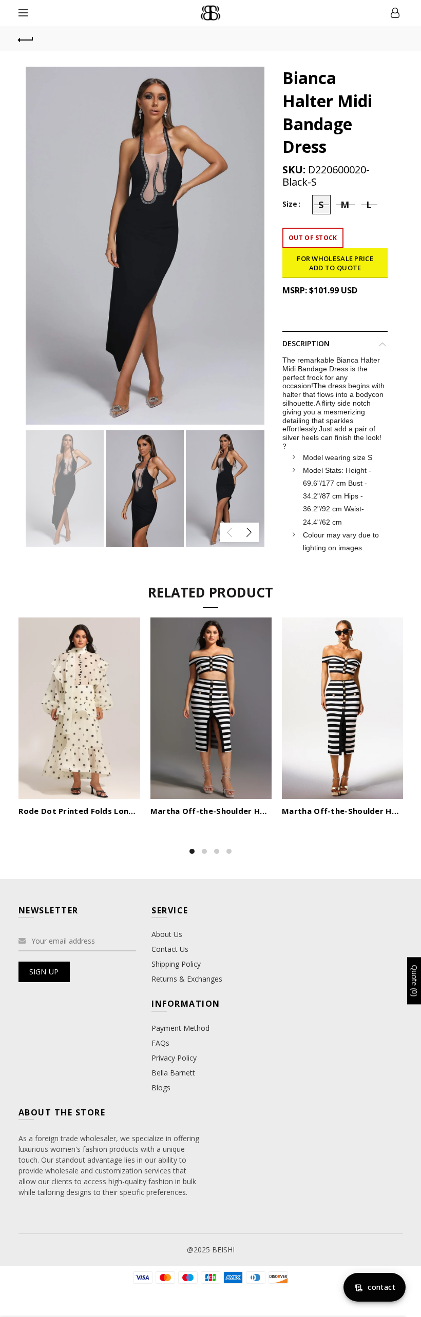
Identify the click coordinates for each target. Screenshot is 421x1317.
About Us (166, 934)
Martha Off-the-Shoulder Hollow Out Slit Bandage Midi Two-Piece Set (211, 810)
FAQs (160, 1043)
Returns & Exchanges (186, 979)
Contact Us (169, 949)
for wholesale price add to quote (335, 263)
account (395, 13)
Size (289, 204)
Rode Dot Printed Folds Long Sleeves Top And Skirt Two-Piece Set (79, 810)
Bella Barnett (173, 1072)
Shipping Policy (176, 964)
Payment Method (180, 1028)
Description (306, 343)
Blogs (160, 1087)
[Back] (26, 38)
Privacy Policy (174, 1058)
